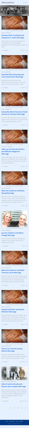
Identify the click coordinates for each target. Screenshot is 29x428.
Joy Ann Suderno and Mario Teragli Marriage (12, 234)
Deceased (3, 146)
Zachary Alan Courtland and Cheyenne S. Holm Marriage (12, 36)
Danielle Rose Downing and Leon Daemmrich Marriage (12, 75)
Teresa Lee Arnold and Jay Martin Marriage (11, 349)
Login (17, 421)
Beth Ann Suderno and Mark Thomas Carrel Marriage (12, 271)
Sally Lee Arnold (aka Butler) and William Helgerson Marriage (12, 151)
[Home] (4, 12)
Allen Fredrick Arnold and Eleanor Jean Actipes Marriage (13, 385)
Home (7, 421)
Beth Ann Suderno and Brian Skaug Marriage (12, 191)
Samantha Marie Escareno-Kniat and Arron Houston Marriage (14, 113)
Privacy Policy (12, 421)
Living (3, 32)
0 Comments (5, 50)
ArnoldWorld (7, 2)
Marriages (8, 32)
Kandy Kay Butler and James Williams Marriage (12, 310)
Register (21, 421)
